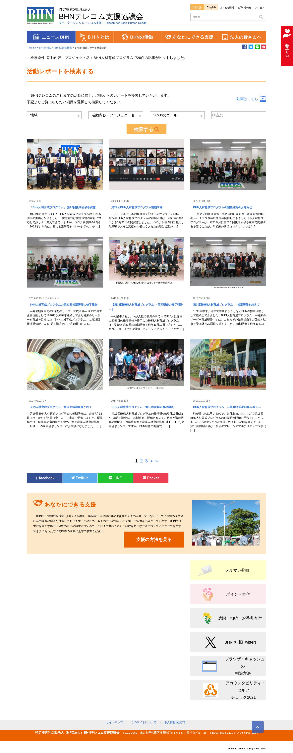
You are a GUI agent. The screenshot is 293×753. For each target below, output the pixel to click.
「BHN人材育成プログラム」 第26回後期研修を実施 (62, 207)
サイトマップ (114, 722)
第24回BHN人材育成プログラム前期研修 (138, 207)
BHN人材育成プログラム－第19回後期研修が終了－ (62, 407)
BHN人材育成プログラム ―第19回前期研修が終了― (227, 407)
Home (32, 47)
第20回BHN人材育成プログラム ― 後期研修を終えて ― (228, 304)
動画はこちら (247, 99)
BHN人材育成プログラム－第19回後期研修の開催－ (143, 407)
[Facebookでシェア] (244, 48)
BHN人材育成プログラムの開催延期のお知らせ (222, 207)
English (211, 7)
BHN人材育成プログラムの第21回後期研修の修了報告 (63, 304)
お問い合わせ (244, 7)
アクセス (259, 7)
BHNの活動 (45, 47)
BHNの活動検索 (63, 47)
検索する (143, 129)
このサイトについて (143, 722)
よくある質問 (227, 7)
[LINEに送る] (257, 48)
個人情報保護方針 (175, 722)
